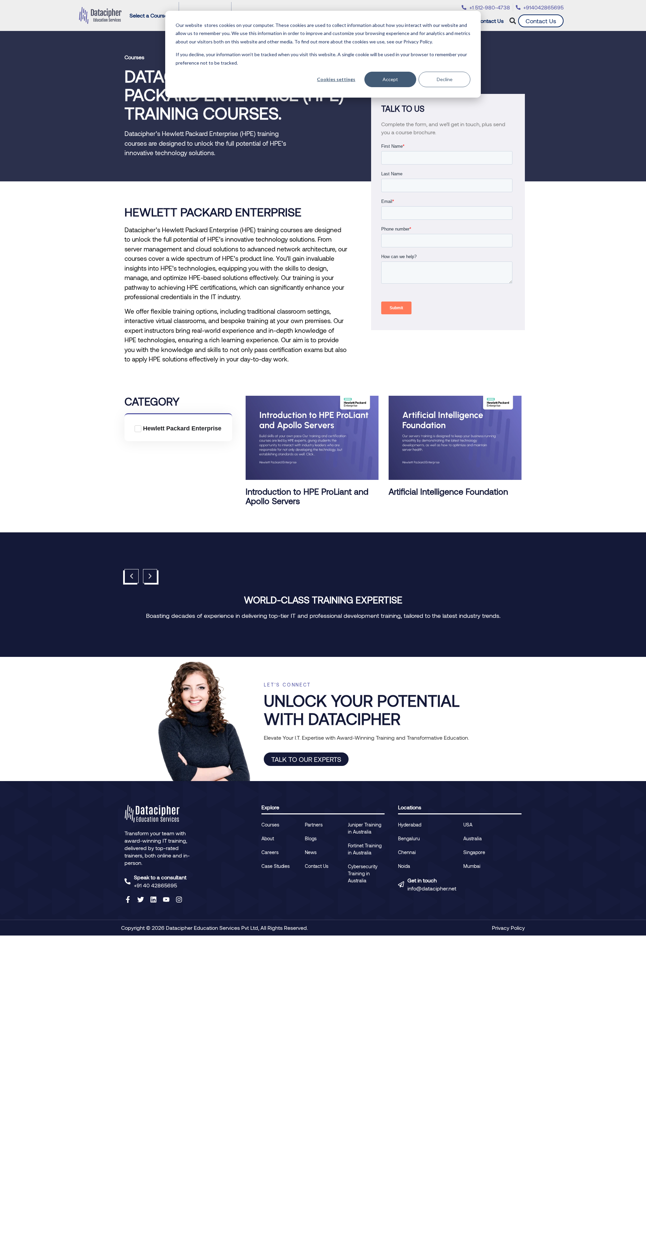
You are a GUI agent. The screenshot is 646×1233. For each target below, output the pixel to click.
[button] (512, 21)
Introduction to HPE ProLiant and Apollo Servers (307, 496)
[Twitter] (140, 899)
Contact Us (490, 20)
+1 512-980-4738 (489, 7)
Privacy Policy (508, 927)
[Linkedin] (153, 899)
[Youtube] (166, 899)
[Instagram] (179, 899)
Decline (445, 79)
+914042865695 (543, 7)
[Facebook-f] (127, 899)
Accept (390, 79)
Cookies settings (336, 79)
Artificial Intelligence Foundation (448, 491)
